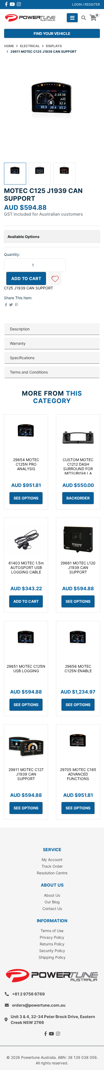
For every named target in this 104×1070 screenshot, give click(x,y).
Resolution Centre (52, 873)
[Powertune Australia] (30, 17)
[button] (55, 278)
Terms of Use (52, 930)
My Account (52, 859)
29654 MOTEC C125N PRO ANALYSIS (26, 464)
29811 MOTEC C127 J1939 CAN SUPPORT (26, 774)
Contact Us (52, 908)
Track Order (52, 866)
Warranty (18, 343)
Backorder (78, 498)
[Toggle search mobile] (82, 18)
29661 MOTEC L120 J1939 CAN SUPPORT (78, 567)
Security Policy (52, 950)
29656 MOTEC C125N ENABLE (78, 668)
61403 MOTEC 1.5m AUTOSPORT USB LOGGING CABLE (26, 567)
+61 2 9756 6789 (28, 994)
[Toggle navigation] (72, 17)
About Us (52, 895)
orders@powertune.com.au (38, 1005)
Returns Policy (52, 944)
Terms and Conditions (29, 372)
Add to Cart (26, 278)
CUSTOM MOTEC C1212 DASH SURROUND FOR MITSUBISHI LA (78, 466)
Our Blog (52, 902)
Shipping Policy (52, 957)
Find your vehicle (52, 33)
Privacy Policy (52, 937)
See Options (26, 498)
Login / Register (86, 4)
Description (20, 329)
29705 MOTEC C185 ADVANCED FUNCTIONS (78, 774)
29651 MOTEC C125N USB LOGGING (26, 668)
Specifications (22, 357)
